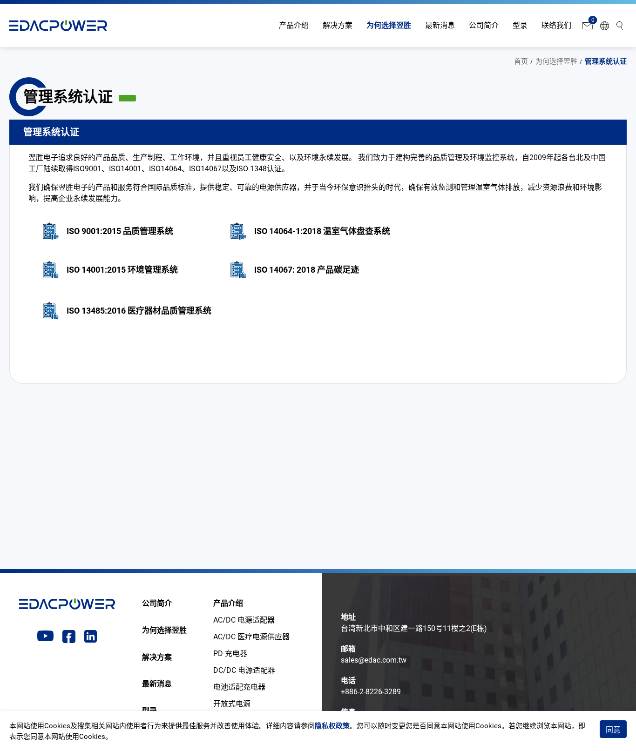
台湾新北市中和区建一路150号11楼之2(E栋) (414, 628)
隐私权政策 (332, 726)
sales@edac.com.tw (373, 660)
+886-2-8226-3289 (371, 691)
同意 (613, 729)
